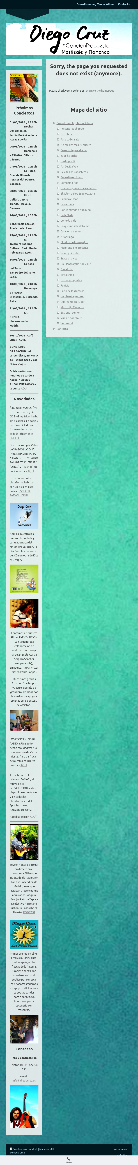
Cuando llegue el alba (74, 150)
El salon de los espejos (74, 242)
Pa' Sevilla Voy (69, 166)
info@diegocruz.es (24, 1080)
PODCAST (29, 912)
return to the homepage (99, 90)
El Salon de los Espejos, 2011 (78, 193)
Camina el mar (69, 199)
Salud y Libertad (70, 253)
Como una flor (69, 182)
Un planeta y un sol (72, 296)
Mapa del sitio (47, 1149)
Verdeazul (67, 323)
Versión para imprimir (25, 1149)
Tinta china (67, 274)
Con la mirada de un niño (76, 209)
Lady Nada (67, 215)
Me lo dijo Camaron (72, 307)
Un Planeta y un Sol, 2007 (76, 263)
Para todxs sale (70, 139)
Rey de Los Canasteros (74, 171)
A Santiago (67, 236)
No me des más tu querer (76, 144)
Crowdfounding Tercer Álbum (75, 123)
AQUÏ (30, 471)
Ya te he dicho (69, 155)
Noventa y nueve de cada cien (78, 188)
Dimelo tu (67, 269)
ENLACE (15, 438)
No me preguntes (71, 280)
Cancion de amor (71, 231)
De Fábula (67, 134)
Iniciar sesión (121, 1149)
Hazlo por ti (68, 161)
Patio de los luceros (72, 290)
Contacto (62, 328)
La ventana (67, 204)
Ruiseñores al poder (73, 128)
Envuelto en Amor (72, 177)
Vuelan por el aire (71, 318)
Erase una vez (69, 258)
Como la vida (68, 220)
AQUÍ (24, 388)
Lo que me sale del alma (75, 226)
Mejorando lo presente (74, 247)
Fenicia (65, 285)
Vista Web (122, 1155)
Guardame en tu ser (72, 301)
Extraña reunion (70, 312)
